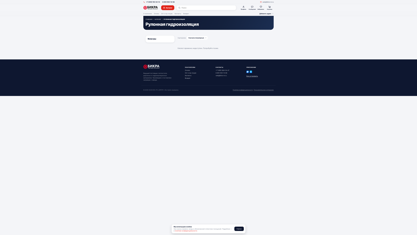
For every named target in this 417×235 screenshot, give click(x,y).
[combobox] (208, 8)
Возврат (186, 13)
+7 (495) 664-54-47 (222, 70)
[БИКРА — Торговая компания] (150, 8)
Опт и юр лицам (166, 13)
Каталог (169, 8)
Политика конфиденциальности (243, 90)
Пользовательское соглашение (264, 90)
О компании (147, 13)
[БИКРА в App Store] (251, 71)
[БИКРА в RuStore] (247, 71)
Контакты (178, 13)
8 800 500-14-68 (168, 2)
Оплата (156, 13)
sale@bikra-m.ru (268, 2)
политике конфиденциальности (186, 231)
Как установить (252, 76)
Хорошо (239, 229)
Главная (149, 19)
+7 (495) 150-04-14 (153, 2)
